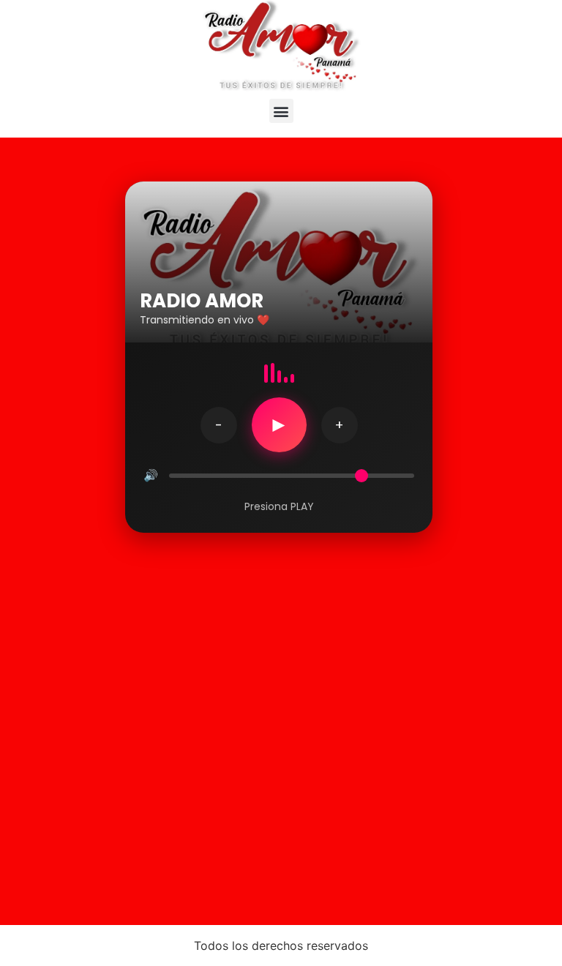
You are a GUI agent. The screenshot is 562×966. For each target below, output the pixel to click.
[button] (281, 111)
